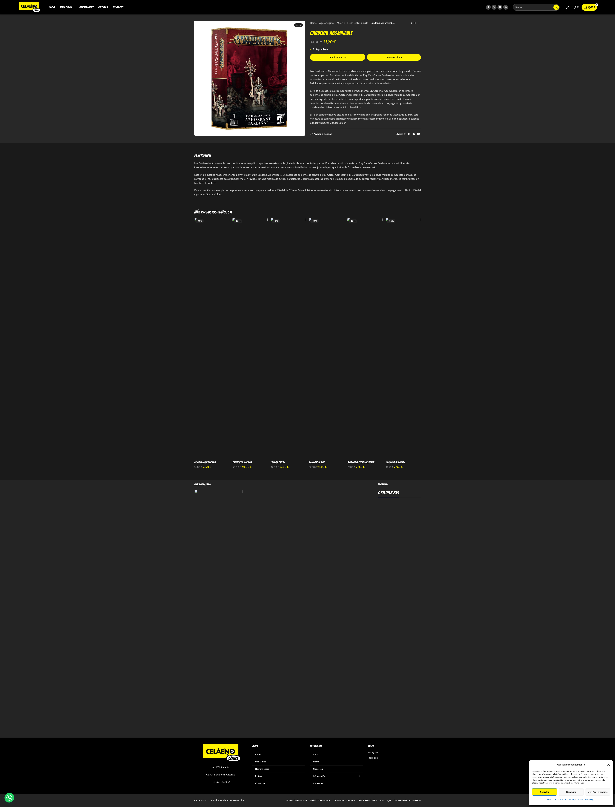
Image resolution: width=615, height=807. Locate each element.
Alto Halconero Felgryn (205, 462)
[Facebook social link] (488, 7)
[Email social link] (413, 134)
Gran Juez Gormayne (395, 462)
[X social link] (409, 134)
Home (313, 22)
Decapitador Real (317, 462)
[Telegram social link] (418, 134)
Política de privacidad (574, 799)
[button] (608, 764)
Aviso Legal (590, 799)
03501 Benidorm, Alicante (220, 774)
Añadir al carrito (337, 57)
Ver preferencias (598, 791)
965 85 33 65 (223, 782)
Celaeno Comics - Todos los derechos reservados (219, 800)
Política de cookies (555, 799)
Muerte (341, 22)
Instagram (373, 752)
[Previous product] (411, 23)
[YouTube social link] (499, 7)
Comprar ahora (394, 57)
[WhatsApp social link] (505, 7)
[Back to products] (415, 23)
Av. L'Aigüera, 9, (220, 767)
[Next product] (419, 23)
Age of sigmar (326, 22)
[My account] (568, 7)
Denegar (571, 791)
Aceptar (544, 791)
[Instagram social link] (494, 7)
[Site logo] (29, 7)
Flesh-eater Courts (357, 22)
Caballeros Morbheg (242, 462)
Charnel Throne (278, 462)
